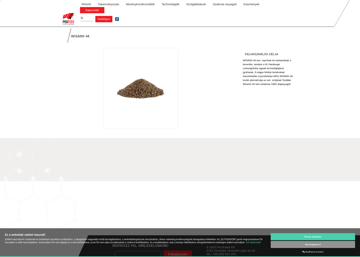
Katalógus (104, 18)
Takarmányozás (108, 4)
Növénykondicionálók (140, 4)
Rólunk (86, 4)
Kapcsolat (92, 10)
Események (251, 4)
